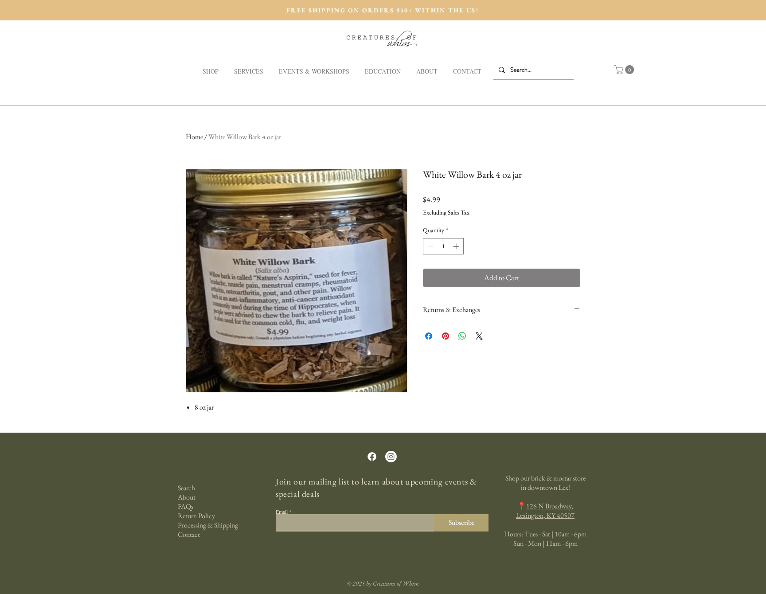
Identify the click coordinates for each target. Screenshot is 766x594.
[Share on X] (479, 336)
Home (194, 136)
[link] (625, 69)
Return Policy (196, 515)
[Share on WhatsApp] (462, 336)
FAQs (185, 506)
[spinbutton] (443, 246)
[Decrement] (429, 246)
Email (282, 511)
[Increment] (456, 246)
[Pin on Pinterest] (445, 336)
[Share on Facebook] (428, 336)
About (186, 497)
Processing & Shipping (208, 525)
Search (186, 487)
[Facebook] (372, 456)
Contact (189, 534)
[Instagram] (391, 456)
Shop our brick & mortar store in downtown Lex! (545, 482)
